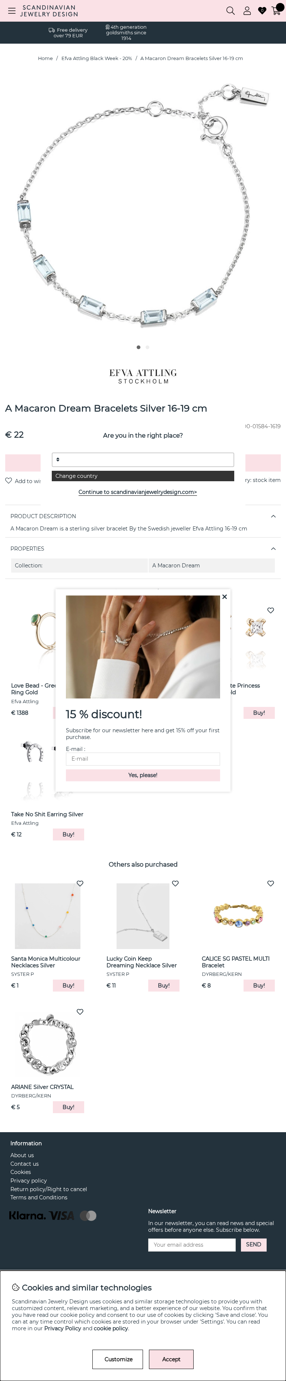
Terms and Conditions (38, 1197)
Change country (76, 476)
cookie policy (111, 1328)
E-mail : (75, 749)
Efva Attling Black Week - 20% (96, 58)
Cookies (20, 1172)
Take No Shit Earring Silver (47, 814)
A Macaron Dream (176, 565)
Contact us (24, 1164)
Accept (171, 1359)
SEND (253, 1244)
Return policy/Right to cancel (48, 1189)
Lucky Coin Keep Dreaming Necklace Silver (142, 962)
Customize (119, 1359)
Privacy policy (28, 1180)
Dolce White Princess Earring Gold (231, 689)
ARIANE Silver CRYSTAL (42, 1087)
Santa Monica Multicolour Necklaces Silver (45, 962)
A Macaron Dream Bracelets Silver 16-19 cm (191, 58)
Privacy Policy (62, 1328)
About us (22, 1155)
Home (45, 58)
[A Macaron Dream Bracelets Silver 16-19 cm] (138, 347)
